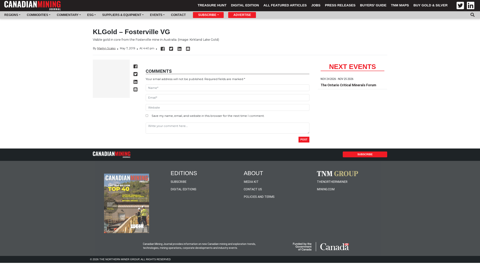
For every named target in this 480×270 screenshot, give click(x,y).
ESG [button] (90, 14)
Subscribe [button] (207, 14)
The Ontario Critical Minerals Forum (348, 85)
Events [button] (156, 14)
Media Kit (251, 182)
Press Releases (340, 5)
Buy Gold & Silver (430, 5)
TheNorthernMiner (332, 182)
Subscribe (365, 154)
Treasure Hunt (212, 5)
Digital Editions (183, 189)
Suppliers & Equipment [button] (121, 14)
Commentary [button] (68, 14)
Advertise (242, 14)
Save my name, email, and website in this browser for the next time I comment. (208, 116)
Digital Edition (245, 5)
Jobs (315, 5)
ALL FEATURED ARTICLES (285, 5)
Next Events (352, 66)
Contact (178, 14)
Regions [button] (11, 14)
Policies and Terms (259, 197)
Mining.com (325, 189)
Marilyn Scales (106, 48)
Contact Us (253, 189)
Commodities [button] (37, 14)
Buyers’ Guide (373, 5)
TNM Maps (400, 5)
